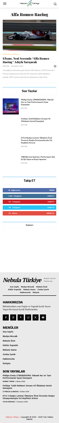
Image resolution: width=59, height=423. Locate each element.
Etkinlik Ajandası (11, 54)
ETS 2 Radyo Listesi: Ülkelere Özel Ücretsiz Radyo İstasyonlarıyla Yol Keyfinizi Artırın (36, 140)
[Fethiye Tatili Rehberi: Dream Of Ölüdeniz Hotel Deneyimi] (11, 125)
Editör (6, 66)
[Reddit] (28, 317)
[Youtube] (43, 317)
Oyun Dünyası (9, 402)
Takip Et (50, 196)
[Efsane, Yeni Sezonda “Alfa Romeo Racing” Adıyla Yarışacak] (29, 35)
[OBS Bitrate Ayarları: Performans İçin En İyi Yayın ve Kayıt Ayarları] (11, 164)
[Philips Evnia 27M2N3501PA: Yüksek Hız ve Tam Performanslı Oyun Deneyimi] (11, 106)
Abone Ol (50, 213)
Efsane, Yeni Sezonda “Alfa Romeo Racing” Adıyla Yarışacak (26, 60)
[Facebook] (6, 317)
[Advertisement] (29, 249)
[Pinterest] (21, 317)
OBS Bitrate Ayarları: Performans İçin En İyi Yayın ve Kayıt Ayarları (38, 158)
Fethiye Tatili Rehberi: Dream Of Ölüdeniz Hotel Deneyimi (35, 119)
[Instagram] (13, 317)
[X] (36, 317)
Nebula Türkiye (12, 417)
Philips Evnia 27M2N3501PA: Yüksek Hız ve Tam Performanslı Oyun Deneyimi (37, 102)
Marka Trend (8, 381)
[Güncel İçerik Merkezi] (29, 3)
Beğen (51, 190)
